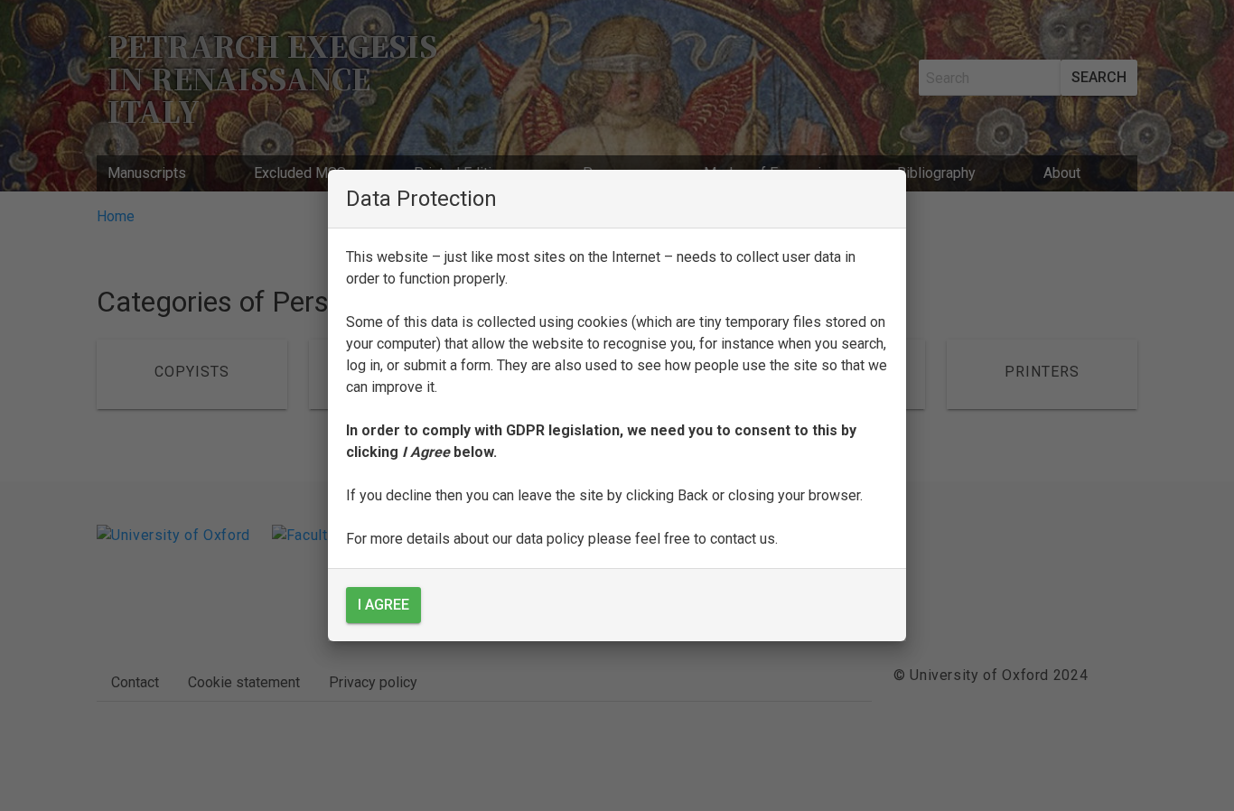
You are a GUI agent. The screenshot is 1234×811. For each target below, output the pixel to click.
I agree (383, 604)
